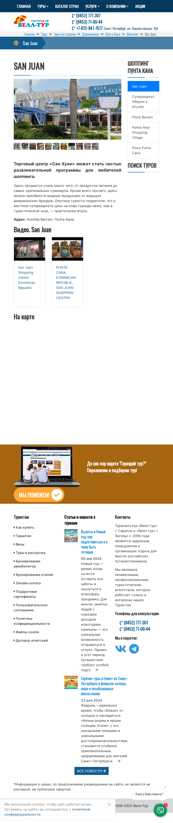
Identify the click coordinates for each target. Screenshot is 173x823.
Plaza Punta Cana (141, 150)
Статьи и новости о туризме (79, 520)
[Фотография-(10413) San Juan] (48, 146)
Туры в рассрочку (31, 553)
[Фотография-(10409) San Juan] (17, 146)
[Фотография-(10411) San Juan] (32, 146)
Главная (24, 6)
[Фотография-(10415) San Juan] (64, 146)
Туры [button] (41, 6)
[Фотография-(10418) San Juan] (87, 146)
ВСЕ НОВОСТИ (90, 771)
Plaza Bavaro (142, 117)
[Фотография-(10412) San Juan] (40, 146)
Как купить (25, 527)
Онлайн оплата (28, 583)
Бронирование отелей (34, 574)
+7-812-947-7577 (116, 28)
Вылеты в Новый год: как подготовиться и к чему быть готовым (94, 542)
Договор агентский (32, 640)
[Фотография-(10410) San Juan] (25, 146)
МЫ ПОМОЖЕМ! (34, 495)
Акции (140, 6)
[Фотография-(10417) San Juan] (79, 146)
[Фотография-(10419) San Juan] (95, 146)
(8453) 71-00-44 (89, 22)
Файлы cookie (27, 632)
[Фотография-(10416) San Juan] (71, 146)
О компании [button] (116, 6)
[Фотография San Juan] (67, 109)
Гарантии (23, 536)
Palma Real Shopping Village (141, 132)
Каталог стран (67, 6)
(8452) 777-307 (87, 15)
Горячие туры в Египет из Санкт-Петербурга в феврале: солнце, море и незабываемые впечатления (104, 686)
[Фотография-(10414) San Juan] (56, 146)
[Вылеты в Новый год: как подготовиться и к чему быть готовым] (72, 535)
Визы (20, 544)
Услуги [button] (90, 6)
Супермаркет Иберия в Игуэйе (143, 101)
